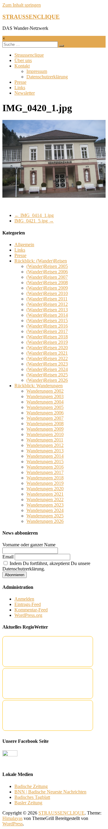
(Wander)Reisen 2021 (47, 353)
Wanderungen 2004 (45, 401)
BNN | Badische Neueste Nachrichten (50, 791)
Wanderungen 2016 (45, 466)
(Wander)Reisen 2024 (47, 369)
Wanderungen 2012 (45, 445)
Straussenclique (29, 55)
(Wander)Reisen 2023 (47, 363)
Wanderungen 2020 (45, 488)
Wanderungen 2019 (45, 483)
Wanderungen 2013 (45, 450)
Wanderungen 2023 (45, 504)
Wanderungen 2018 (45, 477)
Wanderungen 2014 (45, 456)
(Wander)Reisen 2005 (47, 266)
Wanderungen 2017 (45, 472)
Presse (20, 82)
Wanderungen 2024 (45, 510)
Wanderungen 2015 (45, 461)
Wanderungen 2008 (45, 423)
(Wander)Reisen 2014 (47, 315)
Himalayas (12, 818)
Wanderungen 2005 (45, 407)
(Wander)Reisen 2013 (47, 309)
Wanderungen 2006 (45, 412)
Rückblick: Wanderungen (38, 385)
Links (19, 87)
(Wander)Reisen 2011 (47, 298)
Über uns (23, 60)
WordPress (12, 823)
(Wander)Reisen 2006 (47, 271)
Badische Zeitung (31, 786)
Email (8, 556)
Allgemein (24, 244)
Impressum (36, 71)
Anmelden (24, 598)
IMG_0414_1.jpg (34, 215)
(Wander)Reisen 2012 (47, 304)
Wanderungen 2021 (45, 494)
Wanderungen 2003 (45, 396)
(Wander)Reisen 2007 (47, 277)
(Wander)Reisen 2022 (47, 358)
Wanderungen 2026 (45, 521)
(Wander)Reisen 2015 (47, 320)
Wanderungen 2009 (45, 429)
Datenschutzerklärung (47, 76)
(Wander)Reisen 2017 (47, 331)
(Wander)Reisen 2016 (47, 325)
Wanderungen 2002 (45, 391)
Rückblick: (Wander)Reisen (40, 260)
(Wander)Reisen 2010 (47, 293)
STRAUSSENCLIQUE (31, 17)
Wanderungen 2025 (45, 515)
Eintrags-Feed (27, 604)
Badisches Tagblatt (32, 797)
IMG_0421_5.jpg (34, 220)
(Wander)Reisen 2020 (47, 347)
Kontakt (22, 65)
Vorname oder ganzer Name (29, 544)
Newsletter (24, 93)
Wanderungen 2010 (45, 434)
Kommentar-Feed (31, 609)
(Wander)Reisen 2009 (47, 287)
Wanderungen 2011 (44, 439)
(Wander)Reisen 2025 (47, 374)
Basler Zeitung (28, 802)
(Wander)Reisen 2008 (47, 282)
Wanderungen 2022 (45, 499)
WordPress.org (28, 615)
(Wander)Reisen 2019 (47, 342)
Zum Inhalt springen (21, 5)
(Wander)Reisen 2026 (47, 380)
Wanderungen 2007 (45, 418)
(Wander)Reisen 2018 (47, 336)
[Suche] (61, 46)
